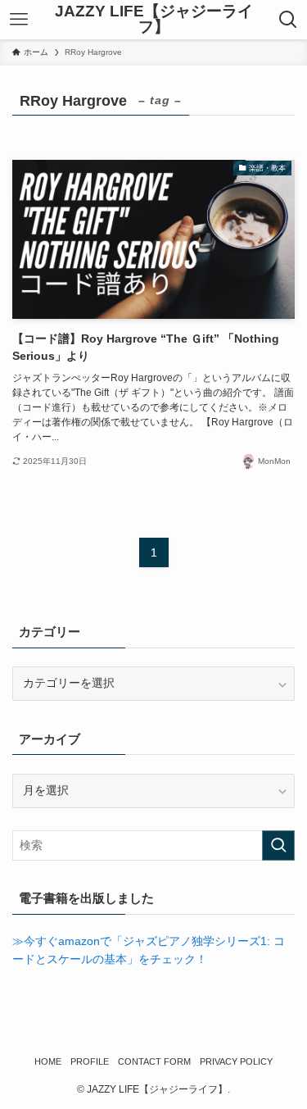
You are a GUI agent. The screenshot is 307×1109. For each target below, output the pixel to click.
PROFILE (89, 1061)
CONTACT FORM (154, 1061)
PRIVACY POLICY (236, 1061)
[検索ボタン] (288, 19)
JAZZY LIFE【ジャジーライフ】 (154, 19)
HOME (47, 1061)
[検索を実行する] (278, 845)
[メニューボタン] (19, 19)
